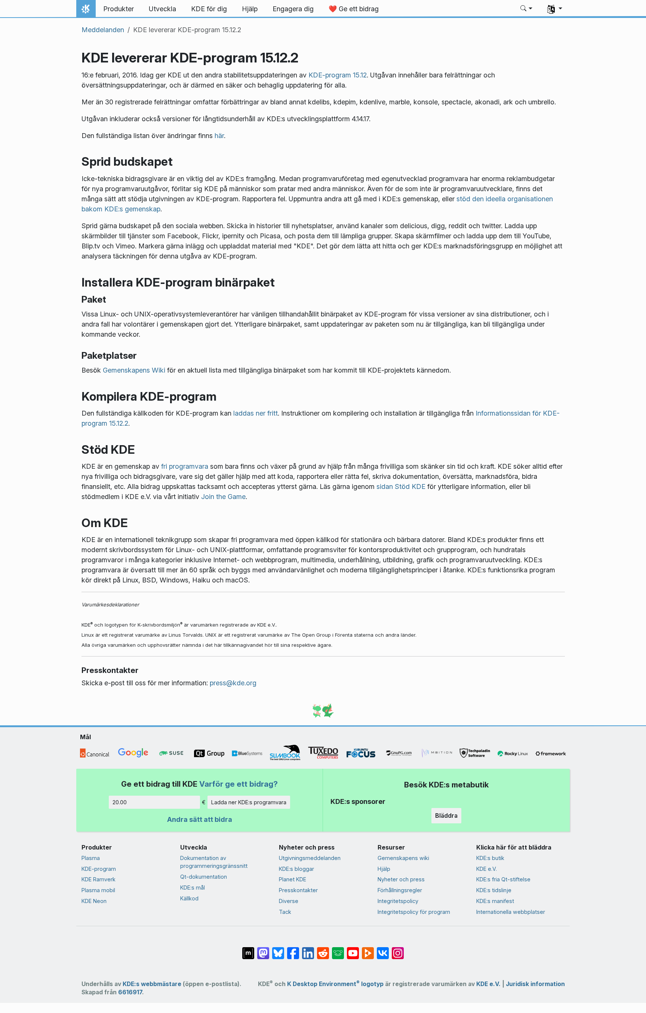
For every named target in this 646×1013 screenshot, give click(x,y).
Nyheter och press (401, 879)
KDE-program (98, 869)
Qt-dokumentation (203, 876)
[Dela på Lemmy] (338, 949)
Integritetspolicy (398, 901)
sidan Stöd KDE (400, 486)
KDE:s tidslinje (493, 890)
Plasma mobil (98, 890)
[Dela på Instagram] (398, 949)
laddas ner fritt (255, 413)
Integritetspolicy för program (414, 912)
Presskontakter (298, 890)
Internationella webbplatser (510, 912)
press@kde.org (233, 683)
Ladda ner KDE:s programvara (248, 802)
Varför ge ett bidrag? (238, 784)
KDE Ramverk (98, 879)
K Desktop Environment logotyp (335, 984)
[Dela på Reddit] (323, 949)
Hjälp (384, 869)
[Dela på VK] (383, 949)
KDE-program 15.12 (337, 75)
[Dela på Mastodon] (263, 949)
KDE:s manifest (495, 901)
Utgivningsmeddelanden (310, 858)
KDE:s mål (192, 887)
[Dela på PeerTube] (368, 949)
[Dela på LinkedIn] (308, 949)
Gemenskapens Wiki (134, 370)
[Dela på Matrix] (248, 949)
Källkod (189, 898)
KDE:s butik (490, 858)
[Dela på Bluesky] (278, 949)
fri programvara (184, 466)
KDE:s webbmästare (152, 984)
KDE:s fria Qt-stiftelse (503, 879)
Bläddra (446, 815)
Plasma (90, 858)
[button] (526, 9)
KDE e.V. (486, 869)
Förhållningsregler (400, 890)
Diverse (288, 901)
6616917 (130, 992)
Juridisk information (535, 984)
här (219, 136)
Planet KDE (292, 879)
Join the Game (223, 497)
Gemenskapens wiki (403, 858)
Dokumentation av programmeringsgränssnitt (213, 862)
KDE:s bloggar (296, 869)
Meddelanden (102, 30)
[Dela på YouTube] (353, 949)
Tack (285, 912)
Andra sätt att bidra (199, 819)
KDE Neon (94, 901)
